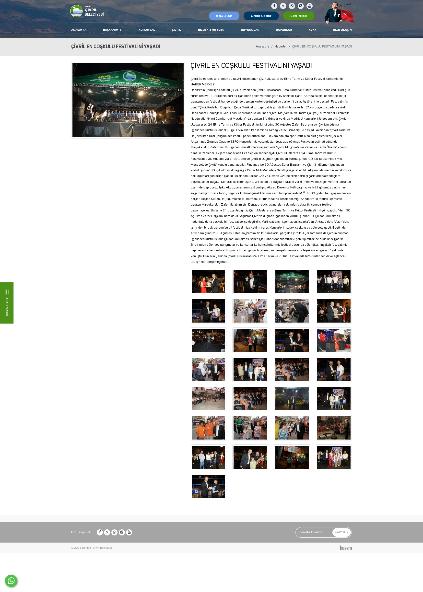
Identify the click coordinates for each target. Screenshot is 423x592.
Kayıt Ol (340, 532)
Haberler (281, 46)
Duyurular (250, 30)
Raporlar (284, 30)
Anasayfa (78, 30)
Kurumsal (147, 30)
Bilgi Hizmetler (211, 30)
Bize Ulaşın (342, 30)
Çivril (176, 30)
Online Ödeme (261, 16)
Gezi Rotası (298, 16)
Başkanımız (112, 30)
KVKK (313, 30)
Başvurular (224, 16)
